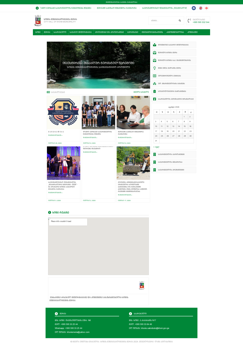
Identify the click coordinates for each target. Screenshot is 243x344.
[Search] (180, 20)
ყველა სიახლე (141, 92)
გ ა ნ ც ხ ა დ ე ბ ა (56, 132)
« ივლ (156, 147)
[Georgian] (206, 8)
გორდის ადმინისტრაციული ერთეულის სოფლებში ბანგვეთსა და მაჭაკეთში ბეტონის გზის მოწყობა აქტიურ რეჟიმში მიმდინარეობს (132, 186)
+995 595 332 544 (201, 22)
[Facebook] (194, 8)
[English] (200, 8)
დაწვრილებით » (55, 135)
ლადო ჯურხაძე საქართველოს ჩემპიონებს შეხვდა (62, 8)
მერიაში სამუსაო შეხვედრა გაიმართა (113, 8)
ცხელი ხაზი (199, 19)
